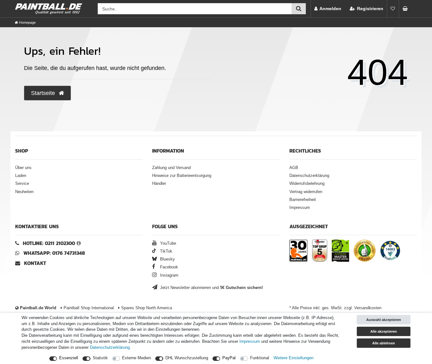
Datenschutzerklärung (309, 175)
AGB (293, 168)
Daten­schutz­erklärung (110, 347)
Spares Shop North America (146, 308)
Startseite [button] (44, 93)
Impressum (299, 207)
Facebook (168, 267)
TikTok (165, 251)
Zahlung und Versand (171, 168)
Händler (159, 183)
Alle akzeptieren (383, 331)
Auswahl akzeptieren (383, 320)
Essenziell (68, 358)
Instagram (168, 275)
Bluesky (167, 259)
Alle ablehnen (383, 343)
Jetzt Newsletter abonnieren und (211, 288)
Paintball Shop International (88, 308)
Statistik (100, 358)
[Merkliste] (392, 8)
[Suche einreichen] (299, 8)
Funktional (259, 358)
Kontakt (35, 263)
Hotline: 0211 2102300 (49, 243)
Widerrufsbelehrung (306, 183)
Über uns (23, 168)
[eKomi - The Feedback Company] (365, 252)
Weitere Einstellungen (293, 358)
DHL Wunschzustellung (186, 358)
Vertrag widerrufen (305, 192)
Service (22, 183)
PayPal (229, 358)
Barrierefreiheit (302, 200)
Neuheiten (24, 192)
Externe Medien (136, 358)
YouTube (167, 243)
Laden (20, 175)
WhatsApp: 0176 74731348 (54, 253)
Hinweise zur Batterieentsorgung (181, 175)
